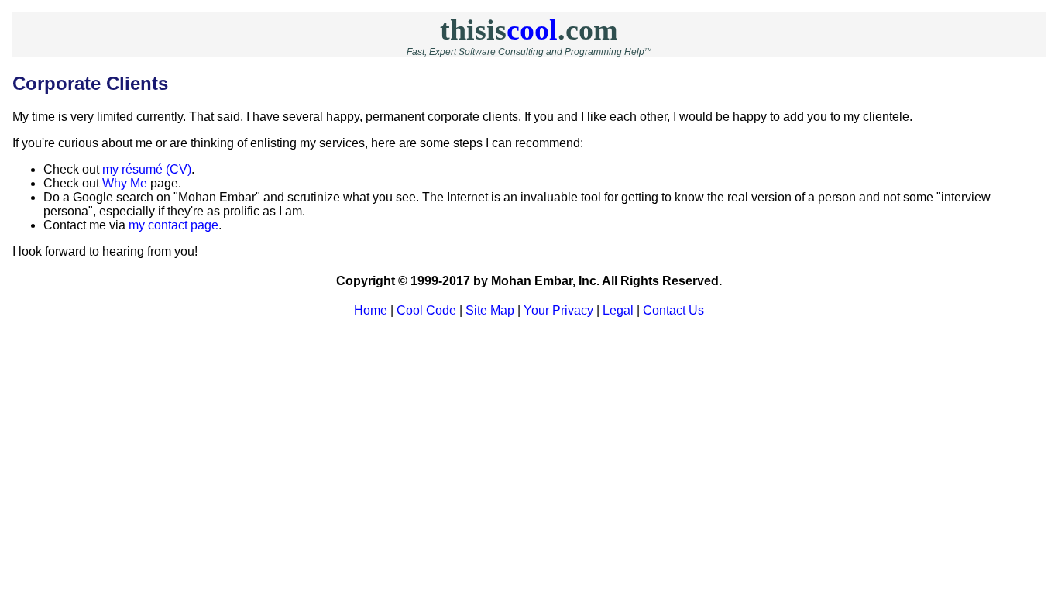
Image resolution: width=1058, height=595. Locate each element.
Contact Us (673, 310)
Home (370, 310)
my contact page (173, 225)
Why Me (124, 183)
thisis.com (529, 29)
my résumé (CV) (146, 169)
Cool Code (426, 310)
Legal (618, 310)
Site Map (489, 310)
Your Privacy (558, 310)
